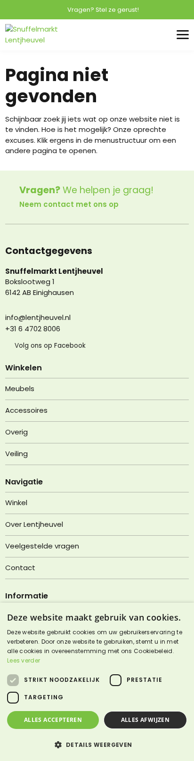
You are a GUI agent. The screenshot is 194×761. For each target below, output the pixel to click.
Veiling (16, 453)
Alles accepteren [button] (53, 720)
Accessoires (26, 410)
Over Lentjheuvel (34, 524)
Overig (16, 432)
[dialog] (97, 682)
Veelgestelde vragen (42, 546)
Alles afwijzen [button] (145, 720)
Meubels (19, 388)
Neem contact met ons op (69, 204)
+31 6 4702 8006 (32, 329)
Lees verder (23, 660)
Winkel (16, 502)
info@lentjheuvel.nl (38, 317)
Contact (20, 568)
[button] (97, 744)
